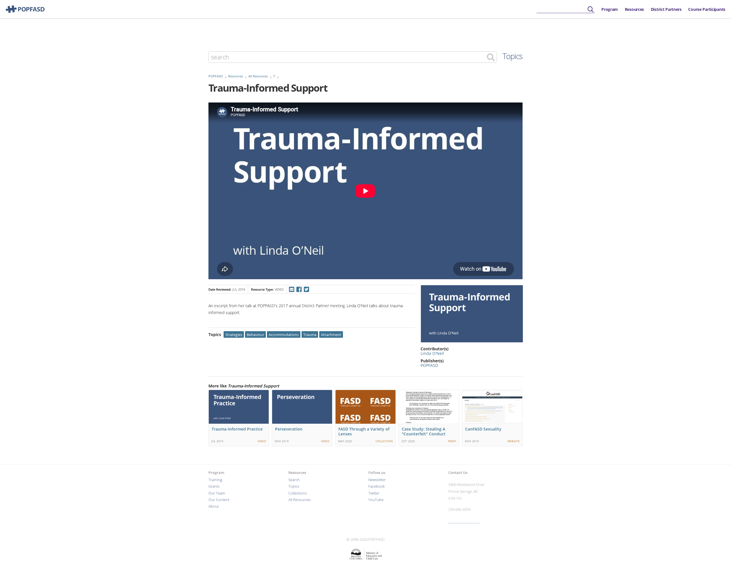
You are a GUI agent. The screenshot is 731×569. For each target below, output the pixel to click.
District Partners (666, 9)
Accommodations (284, 334)
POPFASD (215, 76)
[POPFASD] (22, 9)
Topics (513, 56)
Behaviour (255, 334)
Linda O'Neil (432, 353)
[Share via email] (291, 289)
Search (294, 479)
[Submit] (590, 9)
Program (609, 9)
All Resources (258, 76)
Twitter (373, 493)
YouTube (375, 499)
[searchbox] (566, 9)
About (213, 506)
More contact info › (463, 520)
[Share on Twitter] (306, 289)
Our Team (216, 493)
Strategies (233, 334)
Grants (214, 486)
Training (215, 479)
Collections (297, 493)
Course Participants (706, 9)
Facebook (376, 486)
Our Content (218, 499)
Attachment (331, 334)
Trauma (309, 334)
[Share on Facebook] (299, 289)
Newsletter (377, 479)
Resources (634, 9)
